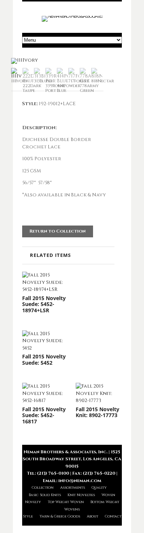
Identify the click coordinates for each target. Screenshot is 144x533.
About (92, 516)
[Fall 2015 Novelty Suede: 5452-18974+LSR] (45, 282)
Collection (43, 487)
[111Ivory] (24, 60)
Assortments (72, 487)
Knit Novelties (81, 495)
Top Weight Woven (66, 502)
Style (28, 516)
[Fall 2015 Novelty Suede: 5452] (45, 341)
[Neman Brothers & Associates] (72, 16)
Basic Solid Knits (45, 495)
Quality (99, 487)
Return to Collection (58, 231)
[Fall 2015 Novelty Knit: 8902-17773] (99, 394)
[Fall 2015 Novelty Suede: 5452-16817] (45, 394)
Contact (113, 516)
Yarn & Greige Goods (60, 516)
